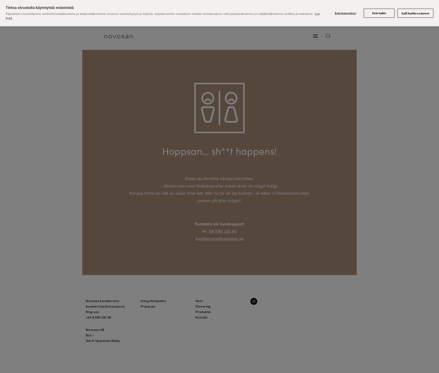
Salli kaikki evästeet (415, 13)
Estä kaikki (379, 13)
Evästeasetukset (345, 13)
